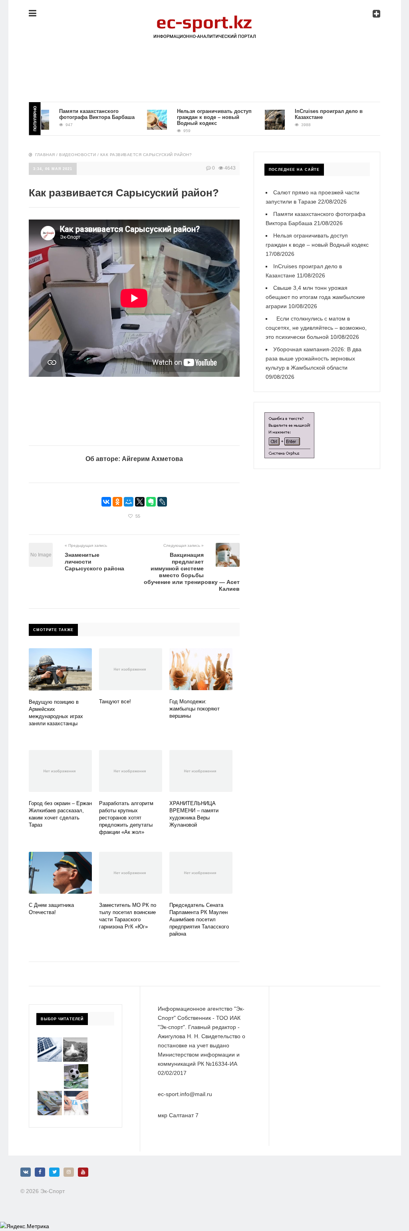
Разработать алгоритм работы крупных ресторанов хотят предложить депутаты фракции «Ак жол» (126, 817)
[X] (140, 502)
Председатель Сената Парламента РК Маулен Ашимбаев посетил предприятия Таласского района (199, 919)
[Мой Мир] (128, 502)
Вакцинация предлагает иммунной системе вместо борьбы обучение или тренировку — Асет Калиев (192, 572)
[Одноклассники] (117, 502)
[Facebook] (40, 1172)
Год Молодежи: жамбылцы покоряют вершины (194, 709)
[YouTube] (83, 1172)
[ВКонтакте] (106, 502)
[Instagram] (69, 1172)
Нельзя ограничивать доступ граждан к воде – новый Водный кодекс (200, 117)
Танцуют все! (115, 702)
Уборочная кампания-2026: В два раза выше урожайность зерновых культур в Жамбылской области (313, 358)
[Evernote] (151, 502)
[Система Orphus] (289, 417)
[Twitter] (54, 1172)
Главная (45, 154)
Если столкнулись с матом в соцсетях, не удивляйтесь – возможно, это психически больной (316, 327)
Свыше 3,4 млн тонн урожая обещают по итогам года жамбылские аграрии (315, 297)
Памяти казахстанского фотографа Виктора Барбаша (83, 114)
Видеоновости (77, 154)
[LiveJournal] (162, 502)
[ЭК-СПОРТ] (204, 19)
